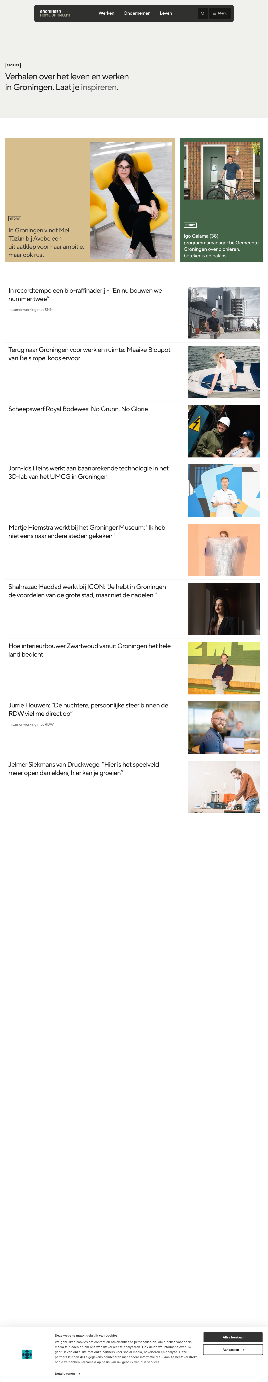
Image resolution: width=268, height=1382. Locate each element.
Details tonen (65, 1374)
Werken (106, 13)
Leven (166, 13)
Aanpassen (231, 1349)
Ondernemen (137, 13)
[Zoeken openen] (203, 13)
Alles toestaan (233, 1337)
